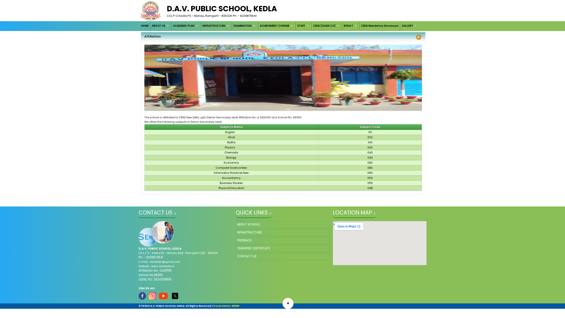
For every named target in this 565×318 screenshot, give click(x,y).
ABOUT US (158, 26)
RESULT (348, 26)
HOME (145, 26)
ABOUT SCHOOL (248, 224)
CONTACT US (246, 256)
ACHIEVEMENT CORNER (274, 26)
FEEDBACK (244, 240)
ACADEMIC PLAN (183, 26)
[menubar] (279, 26)
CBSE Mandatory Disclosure (379, 26)
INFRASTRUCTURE (213, 26)
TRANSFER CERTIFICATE (253, 248)
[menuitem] (145, 26)
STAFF (301, 26)
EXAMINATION (243, 26)
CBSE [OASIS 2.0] (324, 26)
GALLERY (407, 26)
